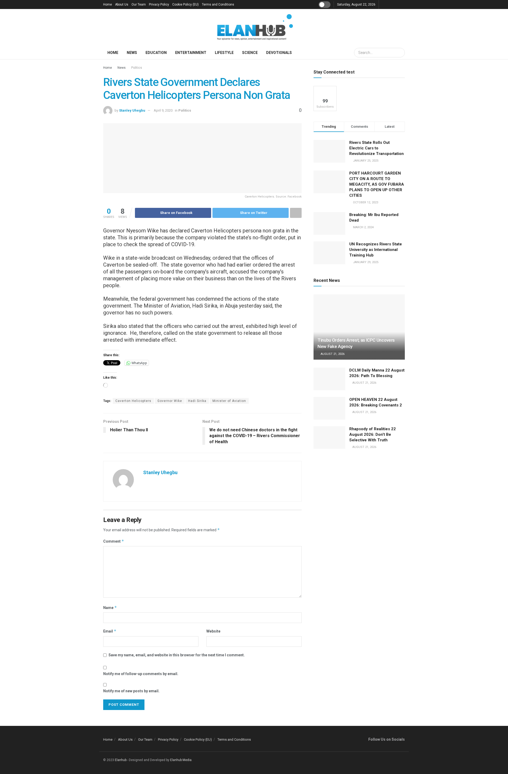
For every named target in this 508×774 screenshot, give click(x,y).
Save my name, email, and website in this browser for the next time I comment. (176, 655)
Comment (113, 541)
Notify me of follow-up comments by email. (140, 674)
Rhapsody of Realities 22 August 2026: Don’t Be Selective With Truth (372, 434)
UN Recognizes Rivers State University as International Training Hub (375, 250)
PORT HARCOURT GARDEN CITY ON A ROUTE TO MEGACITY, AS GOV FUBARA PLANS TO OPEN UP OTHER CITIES (376, 184)
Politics (136, 68)
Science (250, 53)
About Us (121, 4)
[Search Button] (400, 52)
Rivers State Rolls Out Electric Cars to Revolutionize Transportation (377, 148)
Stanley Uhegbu (132, 110)
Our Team (138, 4)
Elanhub (120, 760)
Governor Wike (169, 401)
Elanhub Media (181, 760)
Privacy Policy (159, 4)
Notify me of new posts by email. (131, 691)
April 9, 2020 (163, 110)
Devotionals (279, 53)
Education (156, 53)
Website (213, 631)
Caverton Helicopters (133, 401)
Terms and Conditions (218, 4)
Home (107, 4)
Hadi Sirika (197, 401)
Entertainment (190, 53)
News (132, 53)
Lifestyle (224, 53)
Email (109, 631)
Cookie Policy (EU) (185, 4)
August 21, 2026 (332, 354)
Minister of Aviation (229, 401)
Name (110, 607)
